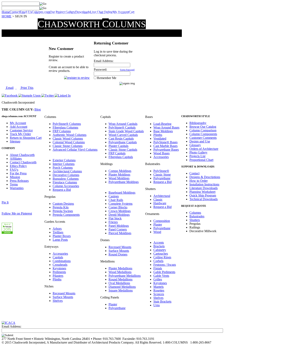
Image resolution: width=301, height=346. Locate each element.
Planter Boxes (62, 236)
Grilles (157, 279)
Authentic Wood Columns (69, 135)
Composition (161, 221)
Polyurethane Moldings (124, 182)
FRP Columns (62, 131)
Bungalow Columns (66, 178)
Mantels (158, 286)
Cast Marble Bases (165, 146)
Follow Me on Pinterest (17, 213)
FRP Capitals (117, 153)
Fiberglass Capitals (121, 157)
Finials (157, 268)
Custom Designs (63, 203)
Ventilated (159, 138)
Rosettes (158, 290)
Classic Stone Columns (68, 146)
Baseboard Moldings (122, 192)
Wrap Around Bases (166, 127)
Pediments (59, 272)
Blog (37, 109)
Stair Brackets (162, 301)
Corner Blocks (118, 207)
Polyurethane (117, 308)
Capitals (42, 13)
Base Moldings (163, 131)
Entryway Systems (150, 13)
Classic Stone (162, 174)
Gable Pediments (164, 272)
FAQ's (14, 169)
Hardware (159, 203)
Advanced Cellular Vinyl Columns (75, 149)
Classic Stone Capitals (123, 149)
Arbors (57, 228)
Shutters (79, 13)
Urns (156, 305)
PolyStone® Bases (165, 142)
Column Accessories (66, 186)
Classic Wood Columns (68, 138)
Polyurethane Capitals (123, 142)
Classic (158, 199)
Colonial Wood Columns (69, 142)
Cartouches (160, 253)
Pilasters (58, 275)
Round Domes (118, 254)
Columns (16, 13)
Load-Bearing (162, 124)
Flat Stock (115, 218)
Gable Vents (161, 275)
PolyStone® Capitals (122, 127)
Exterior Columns (64, 160)
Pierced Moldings (120, 233)
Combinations (62, 261)
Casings (114, 196)
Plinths (57, 279)
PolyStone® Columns (67, 124)
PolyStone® (161, 171)
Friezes (113, 222)
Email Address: (103, 61)
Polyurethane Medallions (125, 275)
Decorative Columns (66, 175)
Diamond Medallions (122, 286)
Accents (158, 242)
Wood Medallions (120, 272)
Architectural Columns (67, 171)
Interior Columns (64, 164)
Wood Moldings (119, 178)
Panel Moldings (119, 225)
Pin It (5, 202)
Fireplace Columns (65, 182)
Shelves (58, 300)
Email (9, 87)
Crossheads (60, 264)
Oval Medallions (119, 283)
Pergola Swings (63, 211)
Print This (26, 87)
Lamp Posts (60, 239)
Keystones (59, 268)
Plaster (113, 304)
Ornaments (130, 13)
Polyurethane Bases (166, 149)
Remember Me (106, 78)
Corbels (158, 261)
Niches (196, 13)
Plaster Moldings (119, 174)
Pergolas (30, 13)
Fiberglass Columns (65, 127)
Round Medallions (120, 279)
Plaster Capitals (118, 146)
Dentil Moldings (119, 214)
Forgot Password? (127, 70)
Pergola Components (66, 214)
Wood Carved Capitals (123, 135)
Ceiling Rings (162, 257)
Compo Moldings (120, 171)
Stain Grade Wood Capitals (126, 131)
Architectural (161, 196)
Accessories (60, 253)
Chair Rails (116, 200)
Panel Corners (118, 229)
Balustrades (93, 13)
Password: (100, 69)
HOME (6, 16)
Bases (54, 13)
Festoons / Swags (164, 264)
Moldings (66, 13)
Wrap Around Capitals (123, 124)
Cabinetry (159, 250)
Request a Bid (62, 189)
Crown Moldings (120, 211)
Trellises (58, 232)
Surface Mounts (63, 297)
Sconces (158, 294)
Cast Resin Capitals (121, 138)
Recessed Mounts (64, 293)
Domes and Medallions (176, 13)
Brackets (159, 246)
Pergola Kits (61, 207)
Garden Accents (112, 13)
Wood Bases (161, 153)
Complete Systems (120, 203)
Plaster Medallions (120, 268)
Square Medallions (121, 290)
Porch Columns (63, 167)
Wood (157, 232)
